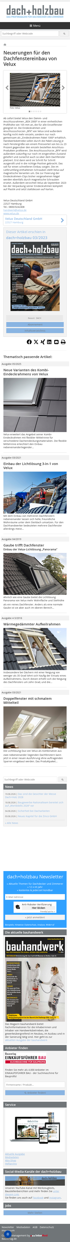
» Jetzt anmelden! (35, 917)
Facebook (38, 1197)
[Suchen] (64, 33)
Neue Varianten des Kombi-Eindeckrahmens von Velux (26, 372)
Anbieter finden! (36, 1092)
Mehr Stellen (35, 1212)
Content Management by (16, 1235)
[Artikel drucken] (63, 342)
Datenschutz (47, 1227)
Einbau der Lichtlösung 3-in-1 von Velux (30, 465)
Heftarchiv (11, 1163)
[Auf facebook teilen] (29, 343)
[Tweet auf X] (36, 343)
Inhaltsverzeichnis (35, 330)
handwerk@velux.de (15, 210)
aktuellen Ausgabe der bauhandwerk (26, 1040)
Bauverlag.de (9, 1238)
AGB (35, 1227)
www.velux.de (11, 213)
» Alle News (11, 823)
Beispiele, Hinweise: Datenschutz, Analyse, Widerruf (29, 924)
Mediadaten (12, 1157)
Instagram (55, 1197)
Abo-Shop (10, 1160)
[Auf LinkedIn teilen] (49, 343)
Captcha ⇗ (47, 911)
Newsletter (8, 1227)
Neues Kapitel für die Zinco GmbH (31, 816)
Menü (36, 26)
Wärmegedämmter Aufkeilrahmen (31, 624)
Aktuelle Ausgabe (15, 1154)
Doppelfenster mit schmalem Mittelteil (27, 700)
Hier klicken (38, 907)
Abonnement (35, 324)
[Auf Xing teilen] (42, 343)
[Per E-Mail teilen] (56, 342)
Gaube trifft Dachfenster (23, 545)
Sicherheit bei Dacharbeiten (27, 810)
